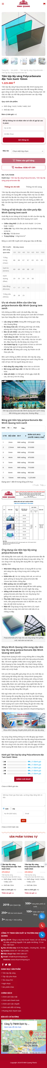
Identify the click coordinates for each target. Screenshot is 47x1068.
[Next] (41, 34)
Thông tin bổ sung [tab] (34, 187)
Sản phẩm (14, 70)
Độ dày (11, 436)
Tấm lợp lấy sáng (8, 973)
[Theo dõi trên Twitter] (6, 964)
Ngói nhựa (6, 983)
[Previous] (5, 34)
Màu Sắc (6, 151)
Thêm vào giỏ (6, 893)
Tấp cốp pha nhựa (9, 976)
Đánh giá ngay (23, 779)
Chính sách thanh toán (10, 1000)
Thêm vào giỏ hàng (25, 160)
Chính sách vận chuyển (10, 1004)
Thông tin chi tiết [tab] (12, 187)
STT (4, 436)
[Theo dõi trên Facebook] (3, 964)
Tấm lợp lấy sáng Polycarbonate (31, 70)
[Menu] (3, 3)
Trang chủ (5, 70)
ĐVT (19, 436)
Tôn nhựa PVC (7, 980)
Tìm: (23, 428)
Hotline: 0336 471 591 (25, 167)
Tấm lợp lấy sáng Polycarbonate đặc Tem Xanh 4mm (11, 866)
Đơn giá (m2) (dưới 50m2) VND (36, 435)
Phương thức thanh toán (11, 1011)
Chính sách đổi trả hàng (11, 1007)
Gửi (23, 820)
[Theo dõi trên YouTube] (9, 964)
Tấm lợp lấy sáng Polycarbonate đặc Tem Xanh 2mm (34, 866)
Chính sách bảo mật (9, 997)
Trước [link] (36, 485)
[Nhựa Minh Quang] (23, 4)
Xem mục (9, 428)
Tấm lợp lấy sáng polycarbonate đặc (14, 73)
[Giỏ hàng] (44, 3)
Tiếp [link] (42, 485)
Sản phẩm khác (8, 987)
